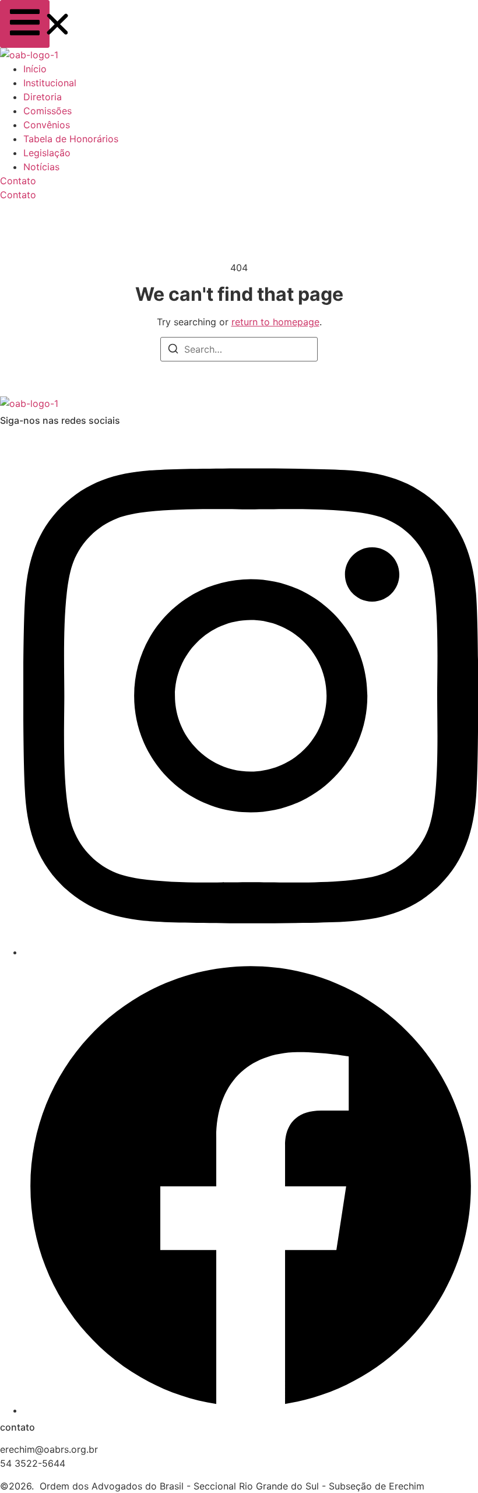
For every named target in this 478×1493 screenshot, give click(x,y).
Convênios (46, 125)
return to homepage (275, 322)
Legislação (47, 153)
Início (35, 69)
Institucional (49, 83)
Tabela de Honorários (70, 139)
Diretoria (42, 97)
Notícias (41, 167)
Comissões (47, 111)
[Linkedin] (250, 952)
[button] (25, 24)
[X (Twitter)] (250, 1410)
